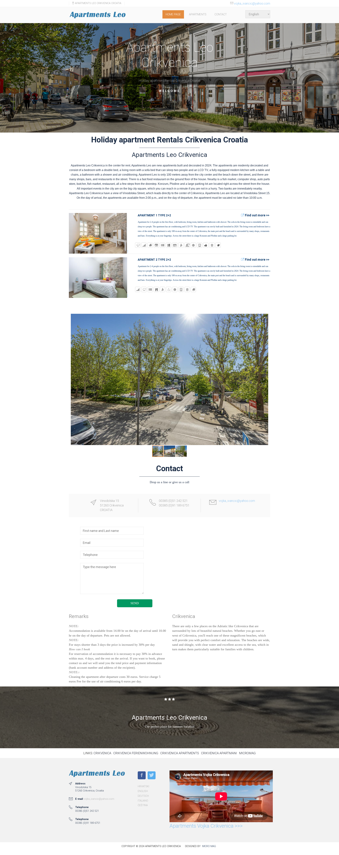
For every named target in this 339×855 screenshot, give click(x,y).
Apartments (197, 14)
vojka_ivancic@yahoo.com (252, 3)
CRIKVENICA (102, 753)
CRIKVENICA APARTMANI (219, 753)
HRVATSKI (143, 786)
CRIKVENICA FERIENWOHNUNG (135, 753)
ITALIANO (143, 800)
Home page (173, 14)
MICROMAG (247, 753)
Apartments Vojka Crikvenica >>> (206, 826)
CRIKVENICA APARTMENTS (179, 753)
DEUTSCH (143, 795)
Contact (221, 14)
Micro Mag (209, 846)
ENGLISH (143, 791)
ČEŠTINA (143, 805)
